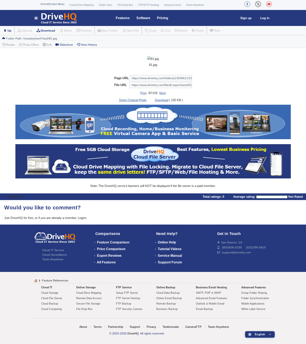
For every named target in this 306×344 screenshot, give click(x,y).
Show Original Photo (133, 100)
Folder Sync (105, 5)
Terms (97, 326)
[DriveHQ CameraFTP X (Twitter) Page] (258, 4)
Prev (143, 93)
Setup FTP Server (127, 292)
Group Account (172, 5)
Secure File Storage (88, 303)
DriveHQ (133, 333)
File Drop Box (125, 5)
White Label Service (253, 309)
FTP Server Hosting (128, 298)
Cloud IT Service (53, 250)
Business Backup (167, 309)
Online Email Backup (169, 298)
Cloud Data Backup (168, 292)
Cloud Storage (49, 292)
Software (143, 18)
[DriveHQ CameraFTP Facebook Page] (247, 4)
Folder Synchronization (255, 298)
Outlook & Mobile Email (210, 303)
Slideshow (66, 44)
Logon (82, 218)
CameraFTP (193, 326)
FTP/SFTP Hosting (148, 5)
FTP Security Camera (129, 309)
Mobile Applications (253, 303)
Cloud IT (46, 287)
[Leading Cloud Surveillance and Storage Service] (153, 121)
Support (135, 326)
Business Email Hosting (211, 287)
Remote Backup (166, 303)
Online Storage (86, 287)
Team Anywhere (195, 5)
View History (89, 44)
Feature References (55, 280)
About (83, 326)
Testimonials (171, 326)
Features (123, 18)
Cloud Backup (49, 303)
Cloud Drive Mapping (82, 5)
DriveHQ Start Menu (52, 4)
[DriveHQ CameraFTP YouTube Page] (269, 4)
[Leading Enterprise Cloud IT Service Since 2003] (153, 161)
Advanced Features (253, 287)
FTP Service (124, 287)
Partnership (115, 326)
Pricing (162, 18)
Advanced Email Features (211, 298)
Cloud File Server (51, 298)
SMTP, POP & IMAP (208, 292)
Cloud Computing (51, 309)
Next (162, 93)
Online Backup (165, 287)
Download (48, 30)
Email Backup (204, 309)
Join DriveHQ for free (18, 218)
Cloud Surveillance (54, 254)
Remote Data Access (89, 298)
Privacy (151, 326)
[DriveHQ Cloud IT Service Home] (56, 18)
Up (9, 30)
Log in (264, 18)
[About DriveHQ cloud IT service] (55, 239)
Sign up (245, 18)
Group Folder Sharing (254, 292)
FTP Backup (123, 303)
